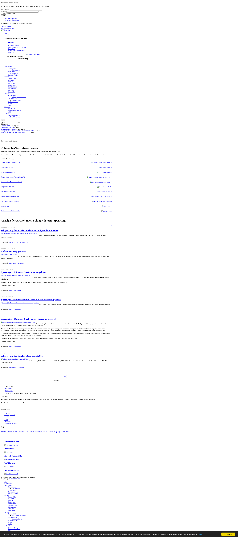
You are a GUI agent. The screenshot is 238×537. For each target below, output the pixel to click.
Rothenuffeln (12, 503)
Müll (44, 431)
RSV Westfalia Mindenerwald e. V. (11, 182)
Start (5, 482)
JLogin (3, 15)
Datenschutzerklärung (10, 423)
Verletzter (68, 431)
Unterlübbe (12, 263)
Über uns (7, 413)
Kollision (31, 431)
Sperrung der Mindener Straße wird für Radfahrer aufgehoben (31, 299)
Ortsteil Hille (12, 497)
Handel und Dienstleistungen (16, 50)
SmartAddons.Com (14, 479)
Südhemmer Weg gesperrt (13, 251)
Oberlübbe (11, 509)
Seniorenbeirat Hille (7, 167)
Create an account (6, 26)
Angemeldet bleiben (9, 13)
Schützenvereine (13, 492)
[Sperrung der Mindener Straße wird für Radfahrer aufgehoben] (20, 303)
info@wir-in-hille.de (14, 115)
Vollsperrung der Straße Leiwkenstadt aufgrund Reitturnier (29, 230)
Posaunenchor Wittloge (8, 191)
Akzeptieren (228, 534)
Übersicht (11, 42)
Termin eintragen (17, 519)
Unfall (56, 432)
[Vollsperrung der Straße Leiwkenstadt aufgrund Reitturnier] (19, 233)
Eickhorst (11, 498)
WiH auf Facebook (14, 117)
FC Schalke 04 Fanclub (8, 172)
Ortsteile (6, 495)
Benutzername (5, 9)
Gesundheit (11, 49)
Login (10, 522)
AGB (6, 420)
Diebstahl (9, 431)
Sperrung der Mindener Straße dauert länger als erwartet (28, 319)
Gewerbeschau (8, 483)
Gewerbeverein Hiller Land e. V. (10, 162)
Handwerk (11, 52)
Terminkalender (12, 517)
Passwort (3, 11)
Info (200, 534)
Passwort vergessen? (10, 18)
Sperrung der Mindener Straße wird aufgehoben (24, 272)
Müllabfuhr (49, 431)
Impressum (7, 421)
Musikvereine (12, 490)
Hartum (10, 500)
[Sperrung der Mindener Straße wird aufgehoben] (15, 275)
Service (6, 512)
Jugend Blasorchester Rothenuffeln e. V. (13, 177)
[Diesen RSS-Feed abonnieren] (111, 225)
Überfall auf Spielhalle (7, 127)
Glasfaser (15, 431)
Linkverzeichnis (13, 520)
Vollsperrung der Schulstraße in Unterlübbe (22, 356)
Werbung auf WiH (9, 415)
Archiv (6, 416)
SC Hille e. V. (5, 206)
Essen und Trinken (13, 45)
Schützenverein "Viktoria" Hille (10, 211)
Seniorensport (8, 391)
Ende (64, 376)
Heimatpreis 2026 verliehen (9, 129)
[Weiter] (59, 376)
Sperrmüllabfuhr (6, 125)
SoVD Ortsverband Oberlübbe (10, 201)
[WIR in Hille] (5, 30)
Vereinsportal (8, 388)
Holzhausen (11, 502)
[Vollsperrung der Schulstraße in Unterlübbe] (14, 359)
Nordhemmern (13, 242)
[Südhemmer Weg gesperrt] (9, 254)
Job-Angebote (12, 514)
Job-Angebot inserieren (19, 515)
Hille (10, 290)
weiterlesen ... (24, 242)
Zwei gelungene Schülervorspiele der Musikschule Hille (17, 131)
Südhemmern (12, 507)
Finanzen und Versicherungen (17, 47)
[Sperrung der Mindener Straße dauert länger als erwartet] (18, 322)
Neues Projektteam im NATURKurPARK (13, 132)
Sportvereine (8, 390)
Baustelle (3, 431)
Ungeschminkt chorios (7, 187)
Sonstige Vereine (13, 493)
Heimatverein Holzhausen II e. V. (11, 196)
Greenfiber (21, 431)
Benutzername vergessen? (12, 20)
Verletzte (63, 431)
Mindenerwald (38, 431)
